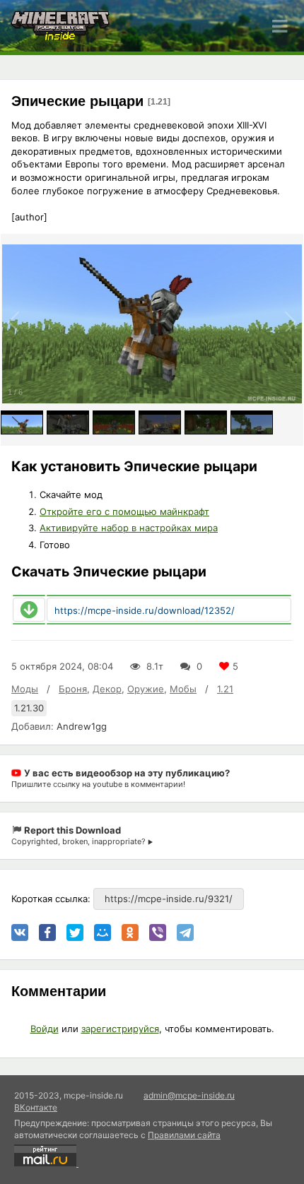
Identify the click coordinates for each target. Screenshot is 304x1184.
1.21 (225, 688)
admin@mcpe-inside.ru (189, 1095)
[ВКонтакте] (19, 932)
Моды (24, 688)
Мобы (183, 688)
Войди (44, 1028)
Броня (73, 688)
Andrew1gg (82, 726)
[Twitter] (74, 932)
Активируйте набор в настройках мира (129, 527)
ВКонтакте (35, 1107)
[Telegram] (185, 932)
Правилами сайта (184, 1135)
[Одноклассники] (130, 932)
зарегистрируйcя (120, 1028)
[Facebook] (47, 932)
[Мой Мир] (102, 932)
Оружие (145, 688)
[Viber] (157, 932)
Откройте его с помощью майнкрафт (124, 511)
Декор (107, 688)
